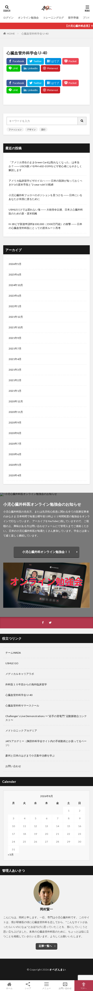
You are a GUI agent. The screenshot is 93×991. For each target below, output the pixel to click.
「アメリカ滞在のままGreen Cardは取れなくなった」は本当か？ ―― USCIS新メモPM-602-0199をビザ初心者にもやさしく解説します (45, 166)
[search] (82, 121)
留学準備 (73, 17)
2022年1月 (15, 306)
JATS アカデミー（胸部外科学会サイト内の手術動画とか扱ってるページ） (46, 743)
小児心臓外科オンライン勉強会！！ (46, 552)
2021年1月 (15, 390)
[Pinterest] (50, 68)
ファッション (15, 129)
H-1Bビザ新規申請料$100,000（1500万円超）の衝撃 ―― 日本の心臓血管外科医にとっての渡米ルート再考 (45, 226)
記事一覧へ (45, 945)
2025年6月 (15, 274)
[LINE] (13, 68)
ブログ (87, 17)
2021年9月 (15, 338)
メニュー (46, 988)
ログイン (8, 17)
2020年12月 (16, 401)
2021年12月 (16, 316)
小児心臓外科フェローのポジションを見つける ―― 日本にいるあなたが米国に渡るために (45, 197)
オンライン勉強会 (28, 17)
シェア (28, 988)
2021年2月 (15, 380)
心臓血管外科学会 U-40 (34, 33)
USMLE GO (11, 663)
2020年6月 (15, 454)
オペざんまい (57, 969)
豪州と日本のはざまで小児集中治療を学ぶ (30, 755)
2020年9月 (15, 422)
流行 (43, 129)
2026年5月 (15, 264)
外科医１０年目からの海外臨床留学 (26, 684)
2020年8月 (15, 433)
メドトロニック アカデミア (21, 730)
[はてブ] (53, 61)
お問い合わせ (13, 766)
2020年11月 (16, 412)
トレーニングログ (53, 17)
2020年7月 (15, 443)
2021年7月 (15, 348)
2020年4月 (15, 475)
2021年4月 (15, 359)
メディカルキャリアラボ (19, 673)
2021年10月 (16, 327)
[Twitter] (35, 61)
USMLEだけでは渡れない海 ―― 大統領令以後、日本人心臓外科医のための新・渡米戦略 (46, 211)
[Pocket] (70, 61)
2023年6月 (15, 295)
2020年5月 (15, 464)
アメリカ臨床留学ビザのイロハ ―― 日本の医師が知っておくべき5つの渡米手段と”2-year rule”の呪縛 (45, 182)
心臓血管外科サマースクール (22, 705)
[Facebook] (16, 61)
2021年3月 (15, 369)
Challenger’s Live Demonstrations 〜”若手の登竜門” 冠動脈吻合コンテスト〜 (46, 718)
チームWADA (13, 652)
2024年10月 (16, 285)
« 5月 (11, 854)
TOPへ (84, 988)
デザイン (31, 129)
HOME (11, 33)
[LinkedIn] (30, 68)
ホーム (9, 988)
